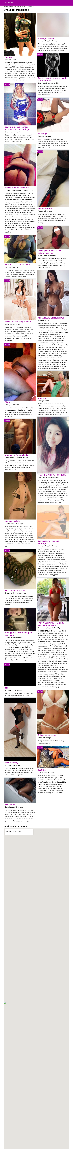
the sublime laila (12, 521)
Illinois (23, 6)
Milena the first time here (17, 187)
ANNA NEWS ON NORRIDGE (51, 318)
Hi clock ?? (10, 804)
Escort (6, 6)
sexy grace (43, 398)
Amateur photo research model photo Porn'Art (52, 79)
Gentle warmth (45, 208)
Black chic (10, 402)
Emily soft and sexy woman (18, 321)
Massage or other (46, 38)
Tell (6, 688)
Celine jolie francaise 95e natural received (49, 251)
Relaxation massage (47, 735)
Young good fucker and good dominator (19, 633)
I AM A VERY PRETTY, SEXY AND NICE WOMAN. (51, 624)
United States (14, 6)
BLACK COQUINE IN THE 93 (18, 264)
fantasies (9, 57)
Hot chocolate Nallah (15, 590)
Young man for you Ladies (17, 455)
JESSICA (42, 770)
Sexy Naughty (11, 762)
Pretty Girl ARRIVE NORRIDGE (52, 475)
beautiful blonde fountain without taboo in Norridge (17, 128)
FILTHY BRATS (9, 3)
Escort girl (43, 133)
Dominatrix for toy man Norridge (49, 542)
